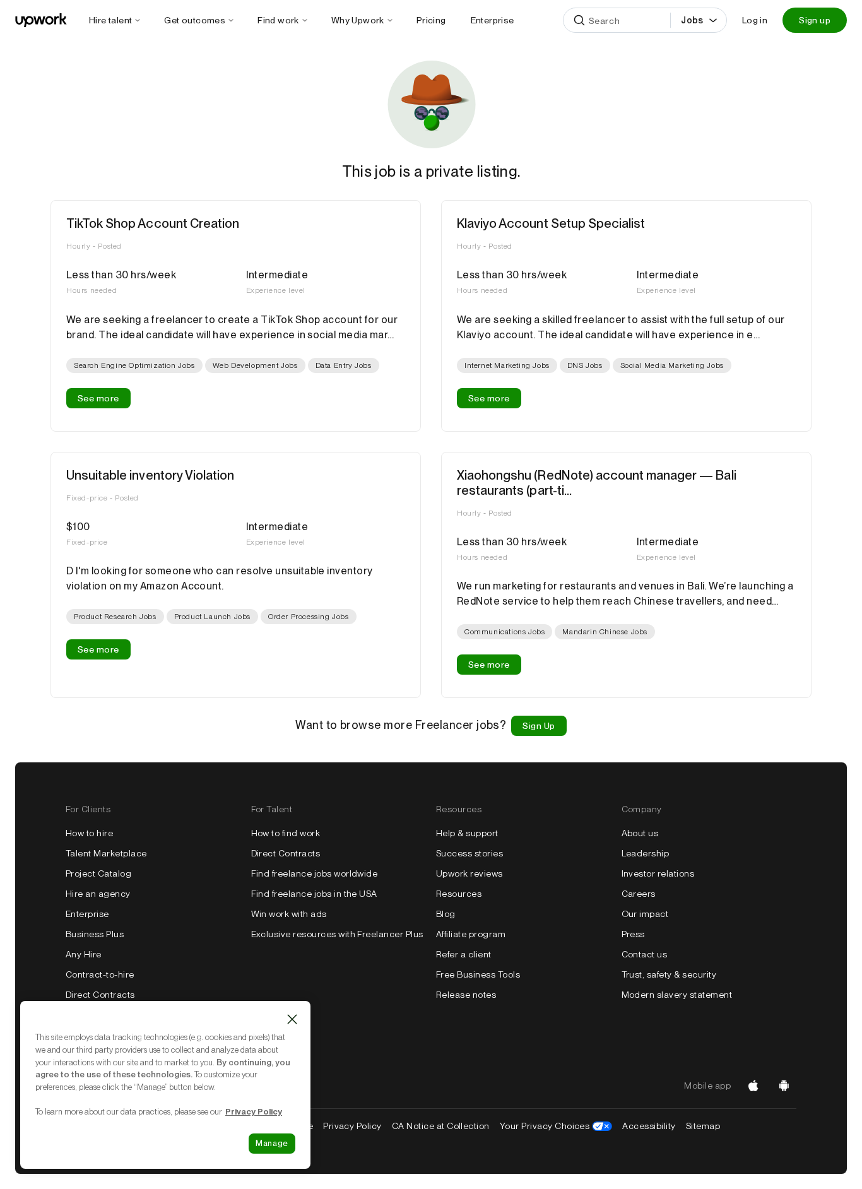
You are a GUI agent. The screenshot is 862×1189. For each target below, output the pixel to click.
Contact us (645, 954)
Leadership (646, 853)
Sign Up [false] (539, 726)
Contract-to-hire (100, 974)
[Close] (292, 1019)
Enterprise (87, 914)
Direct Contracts (100, 995)
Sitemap (703, 1126)
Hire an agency (98, 894)
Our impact (645, 914)
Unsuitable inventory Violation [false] (150, 475)
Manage (272, 1143)
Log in (754, 20)
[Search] (579, 20)
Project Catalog (98, 873)
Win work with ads (289, 914)
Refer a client (464, 954)
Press (633, 934)
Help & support (467, 833)
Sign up (814, 20)
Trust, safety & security (669, 974)
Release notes (466, 995)
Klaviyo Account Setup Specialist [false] (551, 223)
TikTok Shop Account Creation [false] (152, 223)
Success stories (469, 853)
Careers (639, 894)
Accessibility (648, 1126)
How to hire (89, 833)
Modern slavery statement (677, 995)
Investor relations (658, 873)
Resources (458, 894)
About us (640, 833)
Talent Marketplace (106, 853)
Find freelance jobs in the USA (314, 894)
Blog (446, 914)
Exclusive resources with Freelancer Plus (337, 934)
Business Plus (95, 934)
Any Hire (84, 954)
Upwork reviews (469, 873)
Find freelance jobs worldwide (314, 873)
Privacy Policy (352, 1126)
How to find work (286, 833)
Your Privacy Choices (556, 1126)
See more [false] (98, 398)
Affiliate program (470, 934)
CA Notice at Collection (441, 1126)
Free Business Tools (478, 974)
